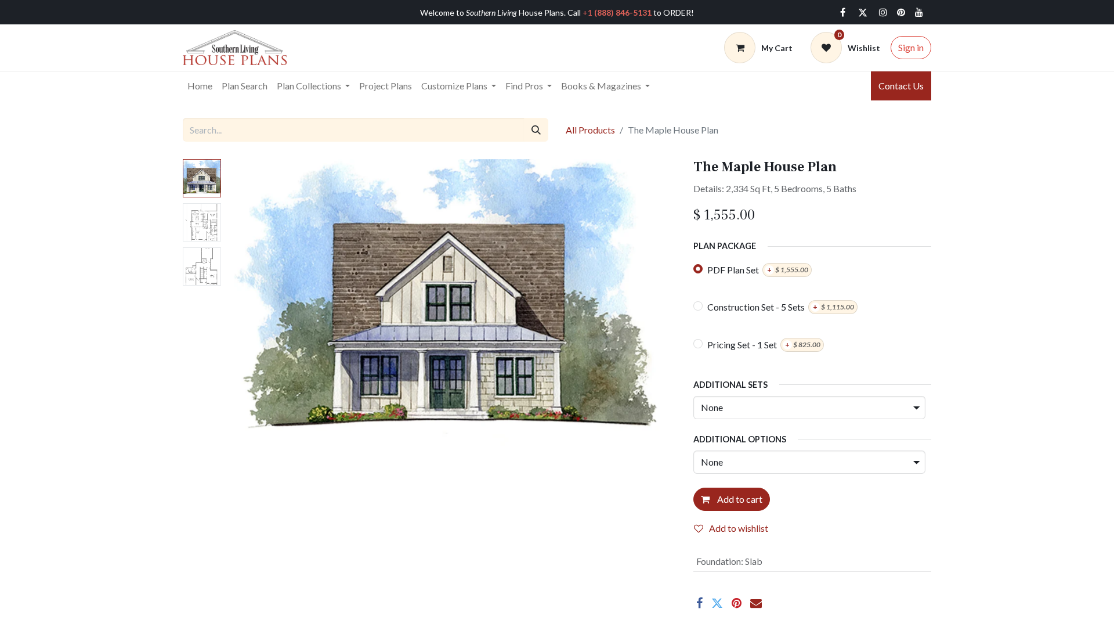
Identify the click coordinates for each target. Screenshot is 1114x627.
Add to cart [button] (738, 499)
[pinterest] (901, 12)
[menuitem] (200, 86)
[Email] (756, 603)
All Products (590, 129)
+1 (617, 12)
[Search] (536, 129)
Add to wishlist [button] (738, 528)
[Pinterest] (737, 603)
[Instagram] (883, 12)
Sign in (911, 47)
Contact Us (901, 85)
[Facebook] (842, 12)
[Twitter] (862, 12)
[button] (260, 304)
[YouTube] (919, 12)
